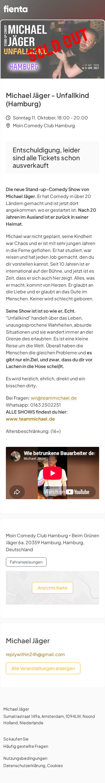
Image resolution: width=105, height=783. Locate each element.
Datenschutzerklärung (24, 765)
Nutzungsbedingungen (25, 758)
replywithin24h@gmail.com (35, 654)
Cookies (55, 765)
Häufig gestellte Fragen (25, 746)
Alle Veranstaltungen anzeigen (43, 668)
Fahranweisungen (26, 561)
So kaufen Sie (16, 738)
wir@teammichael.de (54, 398)
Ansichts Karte (52, 588)
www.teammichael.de (30, 419)
